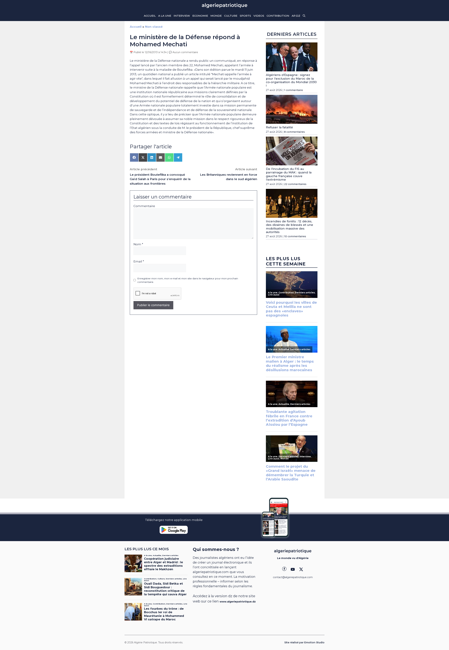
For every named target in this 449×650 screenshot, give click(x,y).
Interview (182, 15)
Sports (245, 15)
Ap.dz (296, 15)
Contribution (278, 15)
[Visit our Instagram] (293, 569)
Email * (138, 261)
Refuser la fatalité (279, 127)
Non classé (154, 26)
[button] (304, 16)
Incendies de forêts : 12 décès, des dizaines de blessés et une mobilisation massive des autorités (289, 227)
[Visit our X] (301, 569)
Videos (258, 15)
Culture (230, 15)
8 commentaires (294, 131)
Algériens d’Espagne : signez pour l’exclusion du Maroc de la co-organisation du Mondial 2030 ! (291, 80)
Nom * (138, 244)
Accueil (150, 15)
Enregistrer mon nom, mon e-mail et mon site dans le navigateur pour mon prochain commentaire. (187, 280)
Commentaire (144, 206)
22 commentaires (295, 184)
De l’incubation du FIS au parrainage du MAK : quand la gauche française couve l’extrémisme (288, 174)
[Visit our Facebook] (284, 569)
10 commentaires (295, 236)
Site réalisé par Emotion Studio (304, 642)
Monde (216, 15)
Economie (200, 15)
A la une (164, 15)
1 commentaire (293, 90)
